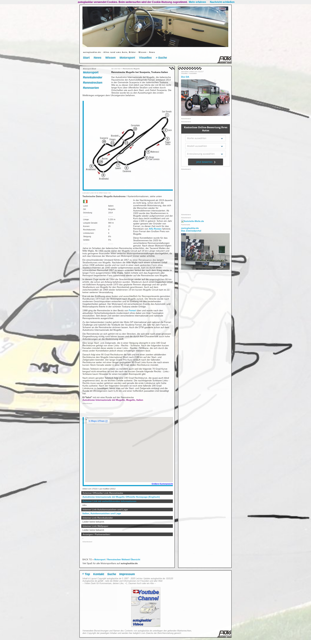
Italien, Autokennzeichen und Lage (101, 513)
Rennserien (91, 87)
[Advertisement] (101, 410)
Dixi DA (185, 77)
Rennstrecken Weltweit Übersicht (123, 559)
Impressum (127, 574)
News (97, 57)
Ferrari (132, 310)
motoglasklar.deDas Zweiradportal (191, 229)
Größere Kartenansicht (162, 484)
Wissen (110, 57)
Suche (111, 574)
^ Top (86, 574)
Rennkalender (92, 77)
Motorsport (127, 57)
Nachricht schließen (222, 2)
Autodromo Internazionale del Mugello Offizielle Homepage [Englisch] (121, 497)
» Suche (161, 57)
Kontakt (98, 574)
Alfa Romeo (155, 228)
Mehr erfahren (197, 2)
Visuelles (145, 57)
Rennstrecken (92, 82)
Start (86, 57)
